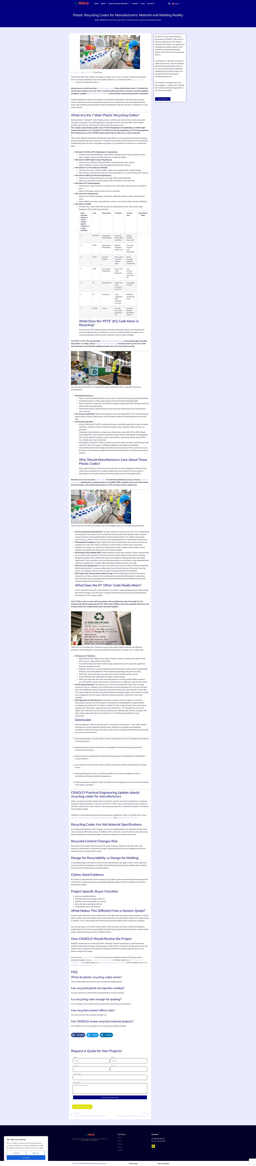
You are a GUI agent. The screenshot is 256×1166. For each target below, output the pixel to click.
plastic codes (100, 479)
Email (113, 1057)
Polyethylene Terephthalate (111, 341)
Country (76, 1066)
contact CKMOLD (88, 957)
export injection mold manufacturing (112, 962)
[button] (169, 3)
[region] (26, 1149)
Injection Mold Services (118, 4)
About (103, 4)
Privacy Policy (133, 1163)
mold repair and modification (81, 965)
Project (135, 4)
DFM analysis (108, 817)
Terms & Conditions (163, 1163)
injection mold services (79, 817)
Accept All (26, 1157)
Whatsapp (77, 1074)
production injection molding (102, 960)
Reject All (35, 1153)
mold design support (95, 817)
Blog (143, 4)
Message (76, 1082)
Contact (150, 4)
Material (103, 20)
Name (75, 1057)
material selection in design (97, 93)
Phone (113, 1066)
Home (96, 4)
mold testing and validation (127, 817)
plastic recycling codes (105, 88)
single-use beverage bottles (106, 343)
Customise (16, 1153)
